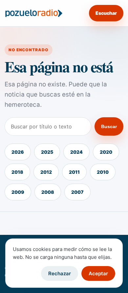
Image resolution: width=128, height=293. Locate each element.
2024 (76, 152)
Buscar (109, 126)
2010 (103, 172)
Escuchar (106, 13)
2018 (17, 172)
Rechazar (59, 273)
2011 (74, 172)
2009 (17, 192)
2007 (77, 192)
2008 (47, 192)
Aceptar (98, 273)
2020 (106, 152)
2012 (46, 172)
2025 (47, 152)
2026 (17, 152)
